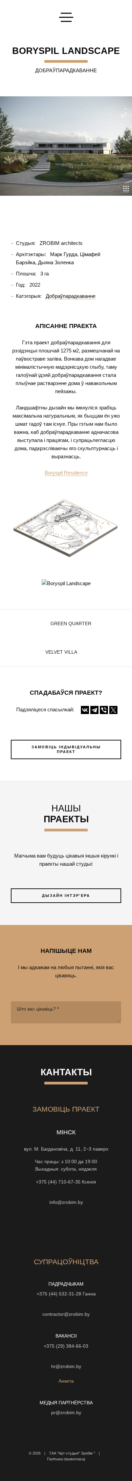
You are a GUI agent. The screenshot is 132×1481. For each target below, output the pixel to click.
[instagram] (29, 1230)
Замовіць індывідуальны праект (66, 749)
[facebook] (66, 1230)
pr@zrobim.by (66, 1412)
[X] (113, 710)
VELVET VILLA (61, 652)
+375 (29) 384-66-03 (66, 1346)
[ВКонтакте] (85, 710)
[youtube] (53, 1230)
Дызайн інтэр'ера (66, 895)
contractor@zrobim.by (66, 1314)
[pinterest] (90, 1230)
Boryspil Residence (66, 473)
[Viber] (104, 710)
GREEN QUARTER (70, 623)
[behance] (41, 1230)
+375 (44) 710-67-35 (58, 1182)
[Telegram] (94, 710)
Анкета (66, 1381)
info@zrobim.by (66, 1202)
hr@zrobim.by (66, 1366)
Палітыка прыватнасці (66, 1459)
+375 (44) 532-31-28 (59, 1293)
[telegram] (102, 1230)
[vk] (78, 1230)
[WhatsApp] (66, 1192)
